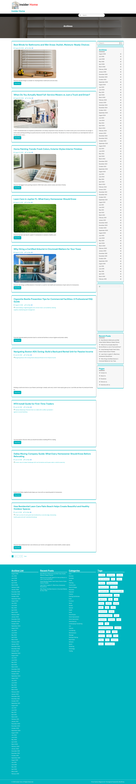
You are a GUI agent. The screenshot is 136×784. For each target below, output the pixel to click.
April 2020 (102, 243)
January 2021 (102, 220)
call (113, 579)
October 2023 (102, 141)
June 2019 (101, 269)
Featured (71, 592)
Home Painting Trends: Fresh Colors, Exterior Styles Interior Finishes (48, 149)
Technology (72, 648)
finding (101, 603)
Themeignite (109, 782)
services (101, 636)
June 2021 (101, 207)
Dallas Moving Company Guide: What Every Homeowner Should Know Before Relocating (52, 455)
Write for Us (104, 382)
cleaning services (112, 583)
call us (119, 579)
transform (114, 640)
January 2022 (102, 189)
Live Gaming (72, 630)
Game (70, 603)
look (107, 623)
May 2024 (101, 123)
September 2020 (103, 230)
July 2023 (101, 148)
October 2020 (102, 228)
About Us (103, 376)
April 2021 (101, 212)
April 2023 (101, 156)
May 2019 (101, 271)
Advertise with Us (105, 385)
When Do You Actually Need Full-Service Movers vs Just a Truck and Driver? (52, 94)
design (116, 595)
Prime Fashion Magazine (97, 782)
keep (119, 619)
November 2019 (103, 256)
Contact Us (104, 373)
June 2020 (102, 238)
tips (107, 640)
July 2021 (101, 205)
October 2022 (102, 166)
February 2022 (103, 187)
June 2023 (101, 151)
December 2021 (103, 192)
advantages (111, 575)
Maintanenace (72, 633)
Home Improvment (73, 619)
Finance (71, 594)
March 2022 (102, 184)
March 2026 (102, 66)
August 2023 (102, 146)
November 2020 (103, 225)
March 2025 (102, 97)
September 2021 (103, 199)
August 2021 (102, 202)
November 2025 (103, 77)
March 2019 (102, 276)
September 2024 (103, 113)
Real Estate (72, 639)
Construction (72, 585)
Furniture (71, 601)
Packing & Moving (73, 637)
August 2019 (102, 263)
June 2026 (101, 59)
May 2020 (101, 240)
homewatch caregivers (105, 615)
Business (71, 576)
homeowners (102, 611)
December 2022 (103, 161)
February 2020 (103, 248)
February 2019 (102, 279)
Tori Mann (29, 48)
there (115, 636)
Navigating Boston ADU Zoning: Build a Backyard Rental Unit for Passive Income (53, 351)
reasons (101, 631)
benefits (120, 575)
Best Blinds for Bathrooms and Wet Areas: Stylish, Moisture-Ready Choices (51, 44)
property (118, 627)
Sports (70, 644)
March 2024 (102, 128)
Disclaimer (103, 379)
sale (108, 631)
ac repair (101, 575)
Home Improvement (74, 617)
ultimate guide (110, 644)
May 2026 (101, 61)
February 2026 (103, 69)
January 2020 (102, 251)
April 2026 (101, 64)
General (71, 608)
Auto (70, 573)
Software (71, 642)
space (109, 636)
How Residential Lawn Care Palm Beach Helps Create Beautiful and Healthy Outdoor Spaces (51, 507)
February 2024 (103, 130)
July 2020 (101, 235)
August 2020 (102, 233)
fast (110, 599)
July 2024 (101, 118)
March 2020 (102, 246)
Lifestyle (71, 628)
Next (25, 556)
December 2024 (103, 105)
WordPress (121, 782)
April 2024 (101, 125)
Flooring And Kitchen (74, 596)
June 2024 (101, 120)
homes (111, 611)
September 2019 (103, 261)
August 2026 (102, 54)
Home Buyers (72, 614)
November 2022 (103, 164)
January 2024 (102, 133)
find (116, 599)
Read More (17, 83)
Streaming (71, 646)
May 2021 (101, 210)
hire (107, 607)
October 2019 (102, 258)
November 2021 (103, 194)
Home (70, 612)
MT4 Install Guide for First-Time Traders (34, 403)
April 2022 (101, 182)
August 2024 (102, 115)
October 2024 (102, 110)
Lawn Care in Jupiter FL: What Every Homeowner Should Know (45, 199)
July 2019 (101, 266)
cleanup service (103, 587)
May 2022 (101, 179)
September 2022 (103, 169)
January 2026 (102, 72)
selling (114, 631)
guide (100, 607)
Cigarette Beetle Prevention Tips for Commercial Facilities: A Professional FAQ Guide (53, 300)
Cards (70, 580)
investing (111, 619)
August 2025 (102, 84)
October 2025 (102, 79)
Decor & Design (73, 587)
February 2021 (102, 217)
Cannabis (71, 578)
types (100, 644)
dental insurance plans (105, 595)
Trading (71, 651)
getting (116, 603)
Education (71, 589)
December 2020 (103, 222)
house (116, 615)
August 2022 (102, 171)
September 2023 (103, 143)
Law (70, 626)
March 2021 (102, 215)
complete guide (103, 591)
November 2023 (103, 138)
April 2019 (101, 274)
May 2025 (101, 92)
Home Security (72, 621)
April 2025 (101, 95)
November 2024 (103, 107)
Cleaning (71, 583)
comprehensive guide (116, 591)
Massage (71, 635)
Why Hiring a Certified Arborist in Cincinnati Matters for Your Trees (47, 249)
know (100, 623)
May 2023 (101, 153)
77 (21, 556)
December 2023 (103, 136)
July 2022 (101, 174)
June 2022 (101, 176)
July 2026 (101, 56)
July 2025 (101, 87)
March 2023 (102, 159)
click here (113, 587)
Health (70, 610)
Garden (71, 605)
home (113, 607)
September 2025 (103, 82)
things (101, 640)
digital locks (102, 599)
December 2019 (103, 253)
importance (102, 619)
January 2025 (102, 102)
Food (70, 598)
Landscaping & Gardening (75, 623)
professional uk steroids (105, 627)
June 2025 (101, 90)
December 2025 (103, 74)
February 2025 (103, 100)
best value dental (103, 579)
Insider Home (18, 11)
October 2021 (102, 197)
